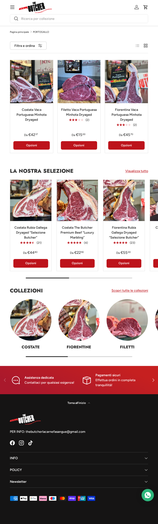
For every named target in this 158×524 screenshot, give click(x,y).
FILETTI (127, 347)
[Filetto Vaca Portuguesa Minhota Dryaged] (79, 81)
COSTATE (31, 347)
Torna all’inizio (76, 403)
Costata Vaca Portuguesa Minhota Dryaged (31, 115)
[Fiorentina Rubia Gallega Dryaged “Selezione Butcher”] (124, 200)
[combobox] (79, 18)
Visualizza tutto (136, 171)
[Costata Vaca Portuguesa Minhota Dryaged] (31, 81)
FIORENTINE (79, 347)
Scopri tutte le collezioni (130, 290)
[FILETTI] (127, 320)
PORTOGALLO (41, 32)
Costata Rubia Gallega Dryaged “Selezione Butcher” (30, 232)
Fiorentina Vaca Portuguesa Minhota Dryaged (127, 115)
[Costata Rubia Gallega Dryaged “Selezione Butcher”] (30, 200)
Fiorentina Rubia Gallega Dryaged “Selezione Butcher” (124, 232)
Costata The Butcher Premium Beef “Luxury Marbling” (77, 232)
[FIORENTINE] (79, 320)
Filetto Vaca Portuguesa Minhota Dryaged (79, 112)
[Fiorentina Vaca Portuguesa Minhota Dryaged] (126, 81)
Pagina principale (19, 32)
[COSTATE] (30, 320)
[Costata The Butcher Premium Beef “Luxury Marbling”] (77, 200)
